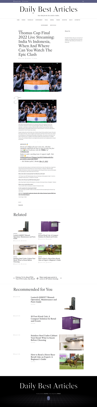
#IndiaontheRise (48, 157)
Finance (23, 19)
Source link (20, 205)
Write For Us (53, 25)
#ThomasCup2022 (37, 157)
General (52, 19)
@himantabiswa (25, 157)
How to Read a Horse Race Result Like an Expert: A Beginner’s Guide (49, 259)
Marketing (20, 30)
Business (40, 233)
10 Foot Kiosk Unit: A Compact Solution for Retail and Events (48, 236)
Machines (15, 233)
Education (64, 19)
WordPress (46, 393)
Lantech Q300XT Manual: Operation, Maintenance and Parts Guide (24, 236)
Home (18, 19)
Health (70, 19)
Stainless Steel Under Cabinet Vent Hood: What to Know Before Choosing (24, 260)
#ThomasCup (24, 151)
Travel (46, 19)
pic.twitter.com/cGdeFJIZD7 (29, 159)
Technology (30, 19)
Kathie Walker (28, 58)
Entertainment (39, 19)
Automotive (77, 19)
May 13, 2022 (43, 161)
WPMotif (59, 393)
